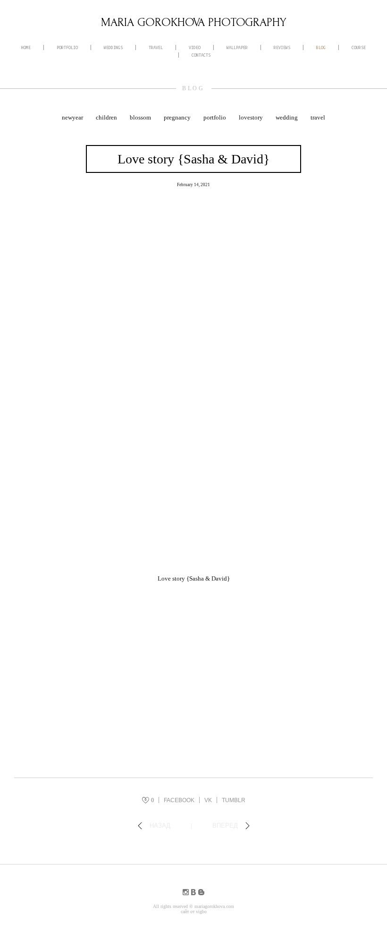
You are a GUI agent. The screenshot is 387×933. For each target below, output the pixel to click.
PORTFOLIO (67, 47)
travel (318, 117)
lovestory (251, 117)
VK (208, 800)
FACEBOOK (179, 800)
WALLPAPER (237, 47)
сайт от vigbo (194, 911)
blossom (141, 117)
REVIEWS (282, 47)
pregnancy (178, 117)
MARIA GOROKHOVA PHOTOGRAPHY (193, 22)
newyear (73, 117)
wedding (287, 117)
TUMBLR (233, 800)
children (107, 117)
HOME (26, 47)
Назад (160, 825)
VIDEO (195, 47)
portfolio (215, 117)
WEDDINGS (113, 47)
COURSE (359, 47)
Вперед (225, 825)
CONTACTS (201, 55)
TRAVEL (156, 47)
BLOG (321, 47)
